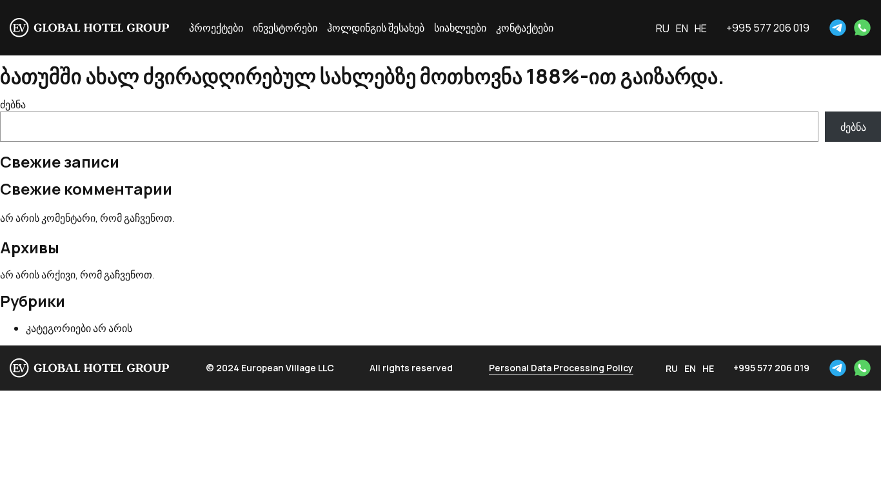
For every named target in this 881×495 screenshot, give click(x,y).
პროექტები (216, 28)
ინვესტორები (285, 28)
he (701, 28)
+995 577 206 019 (767, 28)
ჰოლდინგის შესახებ (375, 28)
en (682, 28)
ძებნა (13, 104)
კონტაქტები (524, 28)
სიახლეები (460, 28)
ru (662, 28)
